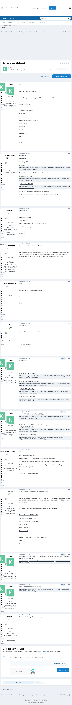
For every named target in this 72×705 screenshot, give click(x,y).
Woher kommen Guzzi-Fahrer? (28, 518)
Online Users (31, 22)
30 (11, 100)
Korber (12, 68)
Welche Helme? (23, 531)
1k (11, 261)
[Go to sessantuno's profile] (10, 252)
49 (11, 170)
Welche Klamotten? (24, 527)
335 (11, 225)
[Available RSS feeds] (69, 695)
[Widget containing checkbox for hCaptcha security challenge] (23, 671)
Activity (12, 18)
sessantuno (10, 245)
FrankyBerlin (10, 155)
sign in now (41, 651)
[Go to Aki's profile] (10, 331)
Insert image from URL (60, 663)
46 (11, 340)
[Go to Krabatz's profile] (10, 217)
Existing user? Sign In (39, 8)
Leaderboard (41, 22)
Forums (10, 22)
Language (28, 700)
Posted (24, 83)
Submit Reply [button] (63, 670)
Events (17, 22)
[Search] (69, 18)
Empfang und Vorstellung (24, 70)
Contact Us (37, 700)
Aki (10, 325)
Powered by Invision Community (36, 702)
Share (53, 69)
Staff (23, 22)
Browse (5, 18)
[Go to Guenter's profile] (10, 497)
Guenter (10, 491)
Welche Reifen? (23, 524)
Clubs (3, 22)
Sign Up (52, 8)
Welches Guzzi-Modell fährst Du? (28, 515)
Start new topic (45, 76)
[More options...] (69, 83)
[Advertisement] (36, 47)
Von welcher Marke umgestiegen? (29, 521)
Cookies (44, 700)
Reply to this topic (61, 76)
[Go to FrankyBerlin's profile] (10, 161)
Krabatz (10, 210)
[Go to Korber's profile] (5, 69)
